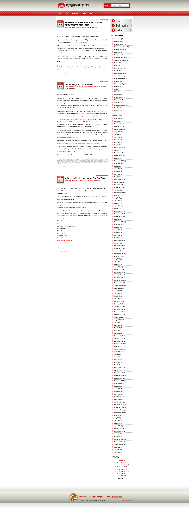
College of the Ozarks (120, 57)
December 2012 (119, 277)
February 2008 (118, 431)
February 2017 (118, 147)
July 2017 (117, 134)
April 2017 (117, 142)
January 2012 (118, 306)
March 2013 (117, 269)
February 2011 (118, 336)
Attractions (117, 39)
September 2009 (119, 381)
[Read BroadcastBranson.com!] (121, 21)
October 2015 (118, 190)
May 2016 (117, 171)
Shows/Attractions (99, 86)
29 (119, 473)
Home (59, 13)
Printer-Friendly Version (102, 19)
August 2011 (118, 320)
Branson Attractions (120, 47)
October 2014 (118, 219)
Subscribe (75, 13)
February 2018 (118, 124)
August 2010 (118, 351)
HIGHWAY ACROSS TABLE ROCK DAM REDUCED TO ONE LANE (83, 23)
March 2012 (117, 301)
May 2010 (117, 359)
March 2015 (117, 208)
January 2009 (118, 402)
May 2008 (117, 423)
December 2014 (119, 214)
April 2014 (117, 235)
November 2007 (119, 439)
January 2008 (118, 434)
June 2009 (117, 389)
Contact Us (121, 478)
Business (117, 52)
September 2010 (119, 349)
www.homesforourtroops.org (65, 240)
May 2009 (117, 391)
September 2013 (119, 253)
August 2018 (118, 118)
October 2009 (118, 378)
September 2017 (119, 129)
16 (122, 469)
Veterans (117, 110)
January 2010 (118, 370)
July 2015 (117, 198)
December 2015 (119, 185)
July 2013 (117, 259)
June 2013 (117, 261)
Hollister (116, 81)
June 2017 (117, 137)
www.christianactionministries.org (73, 116)
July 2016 (117, 166)
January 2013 (118, 275)
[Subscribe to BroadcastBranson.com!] (121, 25)
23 (122, 471)
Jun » (125, 475)
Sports (116, 108)
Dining (116, 63)
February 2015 (118, 211)
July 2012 (117, 291)
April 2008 (117, 426)
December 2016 (119, 153)
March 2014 (117, 238)
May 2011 (117, 328)
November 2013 (119, 248)
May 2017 (117, 139)
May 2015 (117, 203)
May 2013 (117, 264)
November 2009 (119, 375)
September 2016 (119, 161)
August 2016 (118, 163)
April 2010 (117, 362)
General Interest (119, 76)
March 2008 (117, 428)
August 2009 (118, 383)
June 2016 (117, 169)
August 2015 (118, 195)
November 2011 (119, 312)
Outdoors (117, 94)
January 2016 (118, 182)
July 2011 (117, 322)
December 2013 (119, 245)
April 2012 (117, 298)
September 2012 (119, 285)
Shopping (117, 102)
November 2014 (119, 216)
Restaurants (117, 100)
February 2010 (118, 367)
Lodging (116, 86)
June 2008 (117, 420)
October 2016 (118, 158)
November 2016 (119, 155)
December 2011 (118, 309)
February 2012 (118, 304)
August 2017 (118, 132)
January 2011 (118, 338)
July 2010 (117, 354)
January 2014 (118, 243)
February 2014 (118, 240)
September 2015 (119, 192)
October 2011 (118, 314)
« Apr (121, 475)
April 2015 (117, 206)
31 (124, 473)
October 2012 (118, 283)
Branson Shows (88, 86)
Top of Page (62, 73)
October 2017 (118, 126)
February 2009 (118, 399)
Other (116, 92)
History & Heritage (119, 78)
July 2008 (117, 418)
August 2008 (118, 415)
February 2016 (118, 179)
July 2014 (117, 227)
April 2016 (117, 174)
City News (117, 55)
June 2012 (117, 293)
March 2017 (117, 145)
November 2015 (119, 187)
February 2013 (118, 272)
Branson (72, 27)
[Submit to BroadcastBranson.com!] (121, 30)
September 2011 (119, 317)
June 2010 (117, 357)
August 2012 (118, 288)
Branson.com (117, 497)
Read (66, 13)
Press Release (83, 27)
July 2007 (117, 450)
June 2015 (117, 200)
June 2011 (117, 325)
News (77, 27)
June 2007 (117, 452)
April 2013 (117, 267)
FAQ (91, 13)
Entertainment (118, 68)
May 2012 (117, 296)
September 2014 (119, 222)
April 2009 (117, 394)
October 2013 (118, 251)
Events (116, 70)
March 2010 (117, 365)
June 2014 (117, 230)
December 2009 (119, 373)
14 (117, 469)
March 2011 (117, 333)
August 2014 (118, 224)
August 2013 (118, 256)
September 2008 (119, 412)
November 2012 (119, 280)
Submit (84, 13)
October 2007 (118, 442)
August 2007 (118, 447)
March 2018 (117, 121)
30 (122, 473)
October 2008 (118, 410)
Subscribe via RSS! (128, 500)
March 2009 (117, 397)
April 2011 (117, 330)
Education (117, 65)
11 (126, 467)
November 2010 (119, 344)
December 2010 (119, 341)
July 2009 (117, 386)
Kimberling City (119, 84)
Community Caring (84, 180)
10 (124, 467)
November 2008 (119, 407)
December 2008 (119, 404)
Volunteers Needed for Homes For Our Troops (86, 178)
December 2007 (119, 436)
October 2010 (118, 346)
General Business (119, 73)
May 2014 (117, 232)
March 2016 (117, 177)
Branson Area (80, 86)
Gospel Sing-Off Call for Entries (79, 84)
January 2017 (118, 150)
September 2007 (119, 444)
